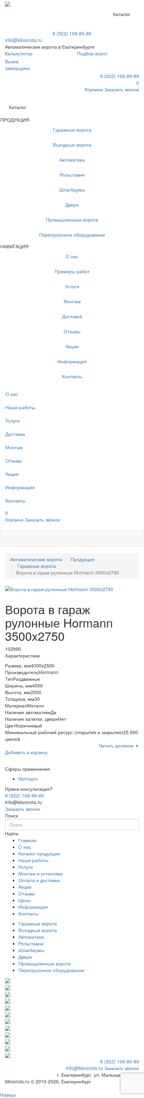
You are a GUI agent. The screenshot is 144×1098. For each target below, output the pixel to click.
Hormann (28, 778)
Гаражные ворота (72, 129)
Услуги (72, 286)
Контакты (72, 376)
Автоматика (72, 159)
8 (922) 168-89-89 (72, 33)
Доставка (72, 316)
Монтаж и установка (40, 873)
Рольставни (72, 174)
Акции (72, 346)
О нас (72, 256)
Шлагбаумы (72, 189)
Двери (72, 204)
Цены (24, 900)
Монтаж (72, 301)
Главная (27, 840)
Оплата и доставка (39, 880)
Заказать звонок (22, 808)
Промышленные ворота (72, 219)
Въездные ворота (72, 144)
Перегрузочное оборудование (72, 234)
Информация (72, 361)
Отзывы (72, 331)
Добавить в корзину (26, 752)
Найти (11, 833)
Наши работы (20, 407)
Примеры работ (72, 271)
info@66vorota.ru (23, 40)
